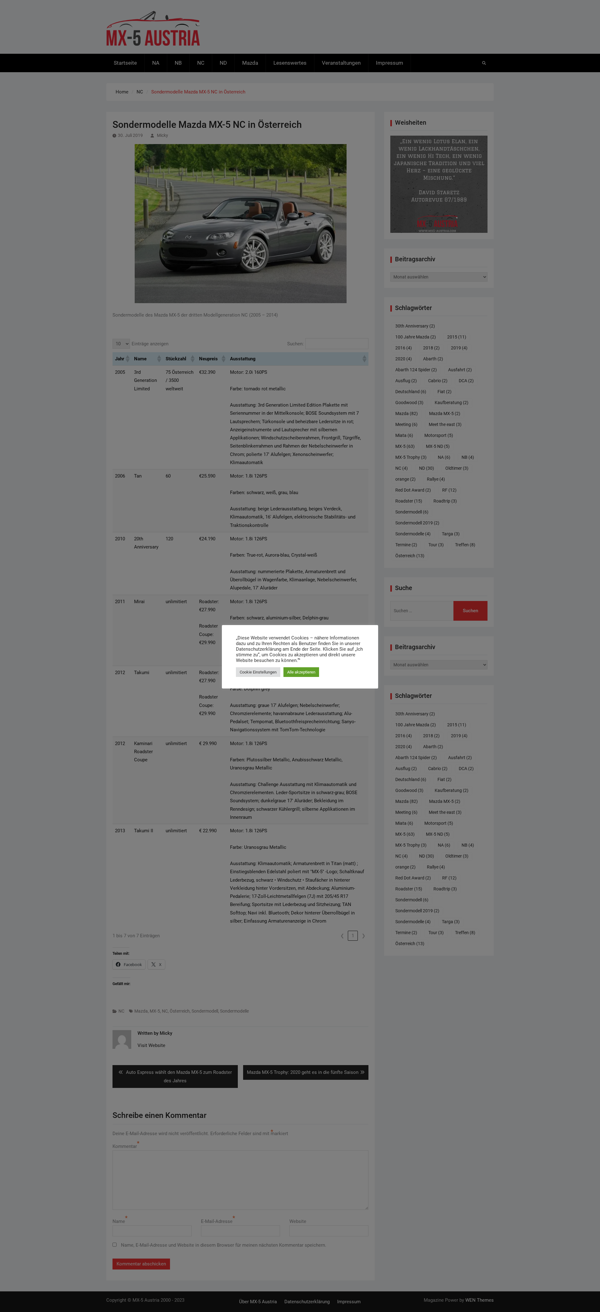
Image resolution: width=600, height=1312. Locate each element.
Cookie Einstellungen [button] (258, 672)
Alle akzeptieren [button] (301, 672)
